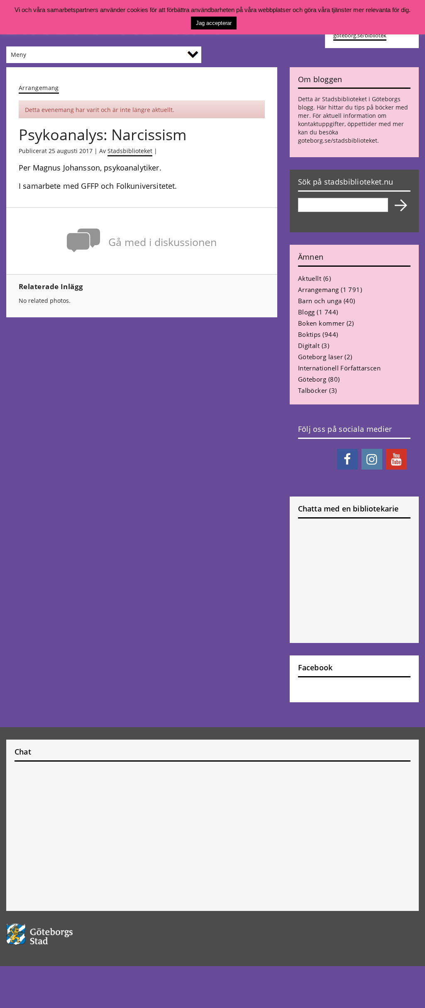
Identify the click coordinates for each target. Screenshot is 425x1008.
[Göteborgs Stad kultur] (53, 934)
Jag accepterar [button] (214, 23)
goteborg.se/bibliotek (359, 35)
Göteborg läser (320, 357)
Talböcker (312, 390)
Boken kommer (321, 323)
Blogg (306, 312)
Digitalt (309, 345)
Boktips (309, 334)
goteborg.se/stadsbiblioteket (337, 140)
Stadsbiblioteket (129, 151)
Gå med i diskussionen (162, 242)
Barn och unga (320, 301)
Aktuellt (310, 278)
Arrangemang (39, 88)
